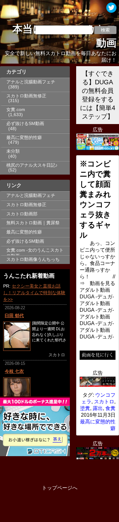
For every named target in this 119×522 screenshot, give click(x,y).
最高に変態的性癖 (24, 137)
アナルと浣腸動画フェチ (30, 82)
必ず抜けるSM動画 (25, 123)
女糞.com (15, 109)
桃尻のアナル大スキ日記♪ (31, 165)
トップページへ (59, 488)
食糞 (110, 408)
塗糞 (85, 408)
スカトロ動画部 (21, 214)
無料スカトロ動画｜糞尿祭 (33, 222)
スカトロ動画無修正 (26, 96)
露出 (98, 408)
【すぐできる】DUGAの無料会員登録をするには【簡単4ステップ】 (97, 95)
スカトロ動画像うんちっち (33, 259)
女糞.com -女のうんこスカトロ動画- (34, 251)
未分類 (13, 151)
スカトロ (104, 401)
